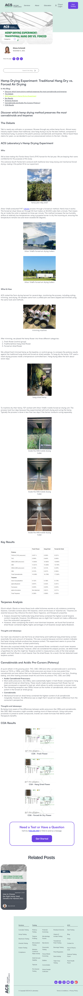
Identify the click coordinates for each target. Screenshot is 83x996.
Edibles (44, 960)
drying (26, 209)
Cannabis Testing (24, 930)
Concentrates (46, 965)
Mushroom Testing (24, 938)
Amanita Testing (23, 943)
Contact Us (70, 943)
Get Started (42, 838)
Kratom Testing (23, 947)
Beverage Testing (58, 947)
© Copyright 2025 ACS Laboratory (28, 990)
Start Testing (73, 5)
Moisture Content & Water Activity (36, 951)
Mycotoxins (45, 943)
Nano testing (57, 956)
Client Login (60, 5)
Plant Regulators (58, 952)
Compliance (22, 952)
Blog (68, 934)
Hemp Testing (23, 934)
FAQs (68, 938)
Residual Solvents (58, 930)
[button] (27, 5)
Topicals (34, 964)
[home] (13, 5)
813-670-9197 (34, 831)
